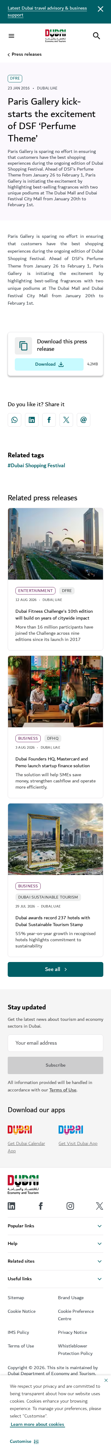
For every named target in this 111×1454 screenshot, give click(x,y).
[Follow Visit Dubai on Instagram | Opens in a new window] (70, 1206)
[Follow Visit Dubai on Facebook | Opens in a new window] (40, 1206)
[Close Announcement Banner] (100, 8)
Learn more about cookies (37, 1424)
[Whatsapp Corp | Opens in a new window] (14, 420)
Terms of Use (62, 1090)
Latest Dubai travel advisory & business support (47, 11)
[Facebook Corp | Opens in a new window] (49, 420)
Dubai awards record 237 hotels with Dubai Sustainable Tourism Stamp (52, 921)
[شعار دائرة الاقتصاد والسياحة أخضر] (55, 35)
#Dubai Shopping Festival (36, 465)
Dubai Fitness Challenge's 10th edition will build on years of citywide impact (54, 614)
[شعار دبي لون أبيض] (23, 1185)
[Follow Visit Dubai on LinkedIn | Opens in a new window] (11, 1206)
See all (52, 969)
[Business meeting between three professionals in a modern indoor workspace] (55, 691)
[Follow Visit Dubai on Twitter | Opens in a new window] (99, 1206)
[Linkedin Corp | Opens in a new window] (32, 420)
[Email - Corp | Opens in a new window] (83, 420)
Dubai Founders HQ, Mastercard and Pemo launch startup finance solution (52, 762)
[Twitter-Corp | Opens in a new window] (66, 420)
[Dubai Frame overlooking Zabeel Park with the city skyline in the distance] (55, 839)
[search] (96, 36)
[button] (24, 1442)
